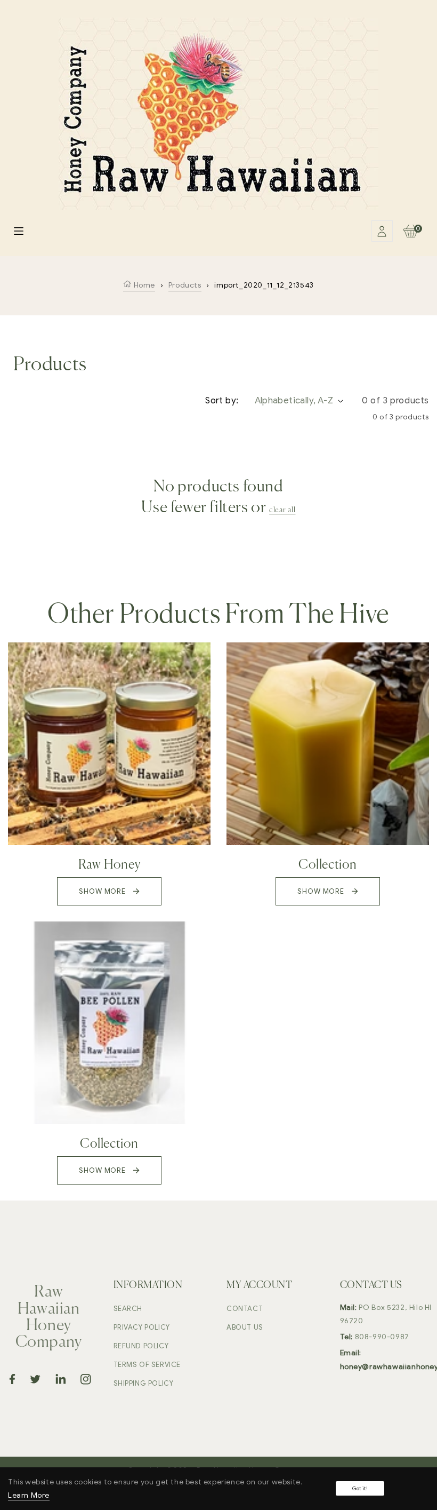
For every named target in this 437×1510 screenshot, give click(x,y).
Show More (103, 891)
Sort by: (221, 400)
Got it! (360, 1488)
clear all (282, 510)
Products (184, 285)
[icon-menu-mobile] (18, 231)
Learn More (29, 1495)
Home (143, 285)
